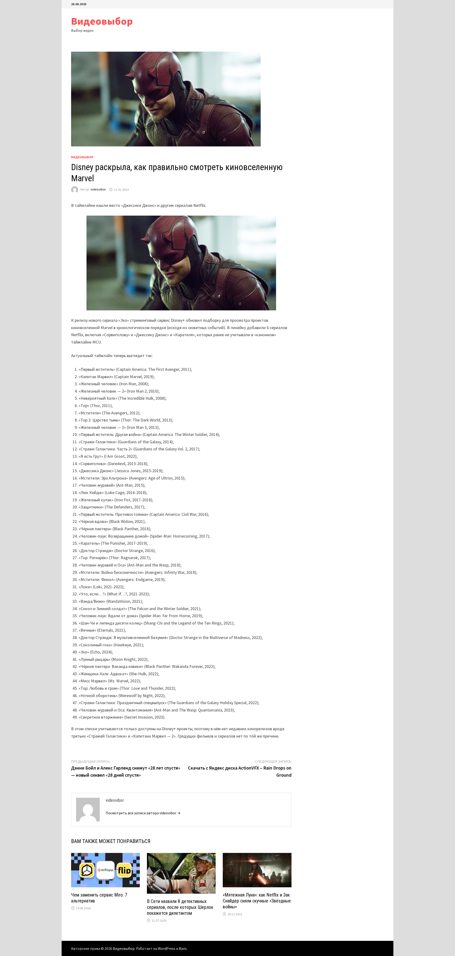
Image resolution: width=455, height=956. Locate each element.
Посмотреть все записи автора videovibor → (143, 813)
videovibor (98, 189)
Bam (183, 948)
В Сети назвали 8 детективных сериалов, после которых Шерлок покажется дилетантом (180, 907)
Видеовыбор (102, 20)
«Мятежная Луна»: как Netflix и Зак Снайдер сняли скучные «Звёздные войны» (257, 901)
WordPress (166, 948)
